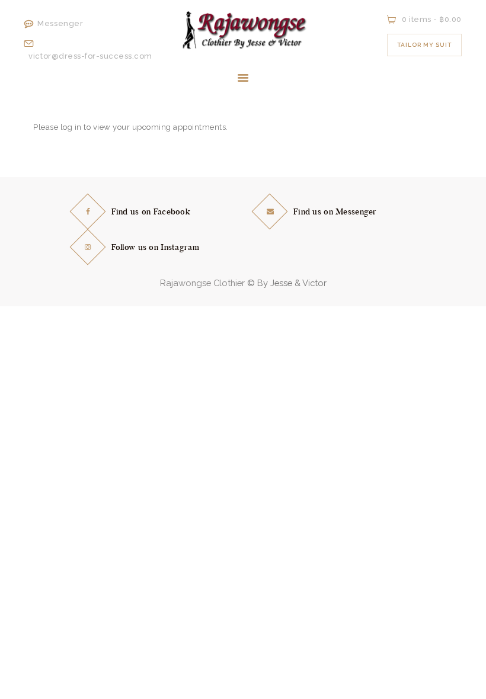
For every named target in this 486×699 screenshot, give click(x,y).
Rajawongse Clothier (202, 283)
